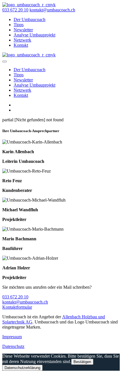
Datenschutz (13, 346)
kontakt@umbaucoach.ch (52, 9)
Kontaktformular (17, 307)
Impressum (12, 336)
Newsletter (23, 29)
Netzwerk (22, 40)
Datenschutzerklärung (22, 368)
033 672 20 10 (15, 9)
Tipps (19, 24)
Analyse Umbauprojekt (34, 34)
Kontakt (21, 45)
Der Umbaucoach (29, 19)
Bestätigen (82, 362)
